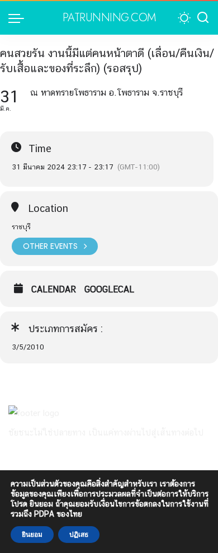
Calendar (53, 290)
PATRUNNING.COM (109, 18)
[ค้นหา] (203, 18)
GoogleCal (109, 290)
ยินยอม (32, 534)
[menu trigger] (19, 18)
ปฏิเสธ (78, 534)
